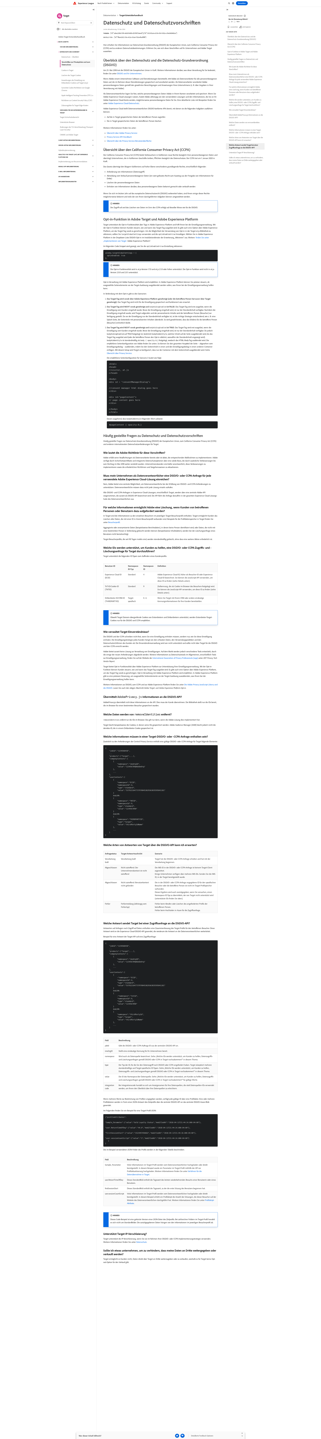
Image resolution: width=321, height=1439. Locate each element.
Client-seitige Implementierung (69, 140)
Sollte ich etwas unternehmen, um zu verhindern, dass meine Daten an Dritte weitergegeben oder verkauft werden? (246, 160)
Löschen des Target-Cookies (71, 75)
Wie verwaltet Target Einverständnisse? (242, 110)
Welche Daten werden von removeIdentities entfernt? (244, 123)
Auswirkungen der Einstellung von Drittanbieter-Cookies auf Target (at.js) (74, 81)
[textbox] (75, 23)
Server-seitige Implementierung (69, 145)
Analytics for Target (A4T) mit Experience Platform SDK (73, 156)
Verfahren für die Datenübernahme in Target (73, 111)
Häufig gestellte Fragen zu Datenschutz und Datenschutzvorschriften (242, 60)
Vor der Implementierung (69, 47)
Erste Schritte (63, 42)
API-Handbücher (64, 176)
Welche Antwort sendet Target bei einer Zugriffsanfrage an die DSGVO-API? (243, 146)
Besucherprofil (114, 522)
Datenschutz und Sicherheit (69, 52)
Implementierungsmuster (67, 181)
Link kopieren (246, 27)
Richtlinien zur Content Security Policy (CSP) (76, 100)
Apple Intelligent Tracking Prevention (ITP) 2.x (77, 95)
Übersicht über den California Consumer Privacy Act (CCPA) (244, 45)
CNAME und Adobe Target (69, 135)
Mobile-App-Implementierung (68, 166)
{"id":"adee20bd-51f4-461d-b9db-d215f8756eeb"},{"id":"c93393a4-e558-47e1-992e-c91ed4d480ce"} (143, 33)
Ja (231, 21)
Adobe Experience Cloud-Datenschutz (123, 103)
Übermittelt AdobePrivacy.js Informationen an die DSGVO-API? (246, 116)
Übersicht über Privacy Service (119, 353)
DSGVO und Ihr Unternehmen (129, 73)
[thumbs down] (182, 1436)
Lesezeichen (234, 27)
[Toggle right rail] (227, 9)
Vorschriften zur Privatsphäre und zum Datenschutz (76, 63)
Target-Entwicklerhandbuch (131, 15)
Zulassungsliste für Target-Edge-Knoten (74, 105)
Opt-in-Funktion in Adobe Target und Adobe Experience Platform (242, 53)
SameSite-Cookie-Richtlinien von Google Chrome (75, 89)
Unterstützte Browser (67, 122)
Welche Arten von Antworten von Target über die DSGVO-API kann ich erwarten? (246, 138)
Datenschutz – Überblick (70, 57)
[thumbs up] (177, 1436)
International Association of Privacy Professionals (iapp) (175, 658)
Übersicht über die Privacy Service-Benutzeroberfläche (129, 141)
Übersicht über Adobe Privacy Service (122, 133)
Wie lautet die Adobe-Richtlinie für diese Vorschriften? (243, 68)
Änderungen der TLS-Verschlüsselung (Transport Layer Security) (76, 128)
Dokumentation (109, 15)
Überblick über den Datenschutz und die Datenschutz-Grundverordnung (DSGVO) (241, 37)
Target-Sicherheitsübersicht (69, 117)
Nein (238, 21)
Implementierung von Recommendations (72, 161)
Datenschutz (141, 1242)
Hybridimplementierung (66, 150)
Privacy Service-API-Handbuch (119, 137)
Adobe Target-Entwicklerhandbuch (71, 37)
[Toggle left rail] (93, 9)
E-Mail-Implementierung (66, 171)
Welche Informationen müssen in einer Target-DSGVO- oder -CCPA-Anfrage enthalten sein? (245, 131)
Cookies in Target (67, 70)
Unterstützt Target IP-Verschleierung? (242, 152)
